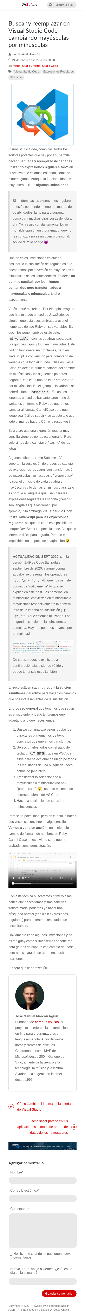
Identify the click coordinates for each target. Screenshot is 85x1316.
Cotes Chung (61, 1309)
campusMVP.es (47, 1022)
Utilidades (16, 77)
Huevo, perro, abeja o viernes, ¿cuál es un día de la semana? (41, 1270)
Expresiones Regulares (58, 71)
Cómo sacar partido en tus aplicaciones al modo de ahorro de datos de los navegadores (42, 1126)
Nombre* (16, 1172)
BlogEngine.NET (56, 1305)
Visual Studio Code (26, 71)
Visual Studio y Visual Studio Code (35, 65)
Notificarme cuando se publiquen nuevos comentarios (43, 1255)
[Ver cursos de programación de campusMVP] (42, 1146)
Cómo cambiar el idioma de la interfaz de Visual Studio (44, 1106)
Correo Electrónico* (24, 1190)
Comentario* (19, 1209)
